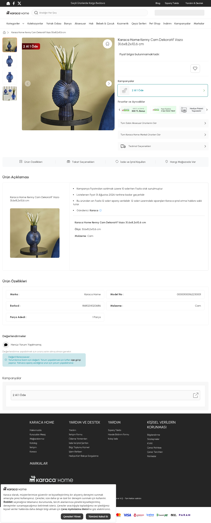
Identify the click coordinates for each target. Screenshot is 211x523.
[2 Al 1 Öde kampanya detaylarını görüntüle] (195, 395)
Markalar (39, 463)
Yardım (72, 430)
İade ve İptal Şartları (78, 443)
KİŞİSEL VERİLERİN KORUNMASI (161, 424)
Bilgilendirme (153, 434)
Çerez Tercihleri (155, 452)
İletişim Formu (75, 434)
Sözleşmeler (153, 439)
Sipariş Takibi (114, 430)
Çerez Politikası (154, 447)
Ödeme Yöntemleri (78, 438)
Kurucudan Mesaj (37, 434)
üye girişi (76, 360)
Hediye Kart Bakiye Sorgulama (83, 456)
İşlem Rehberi (75, 451)
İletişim (33, 447)
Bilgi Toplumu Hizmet (79, 447)
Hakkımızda (35, 430)
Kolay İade (113, 438)
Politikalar (151, 456)
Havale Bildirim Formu (118, 434)
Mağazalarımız (37, 438)
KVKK (150, 443)
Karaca (33, 451)
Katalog (33, 443)
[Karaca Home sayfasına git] (51, 479)
